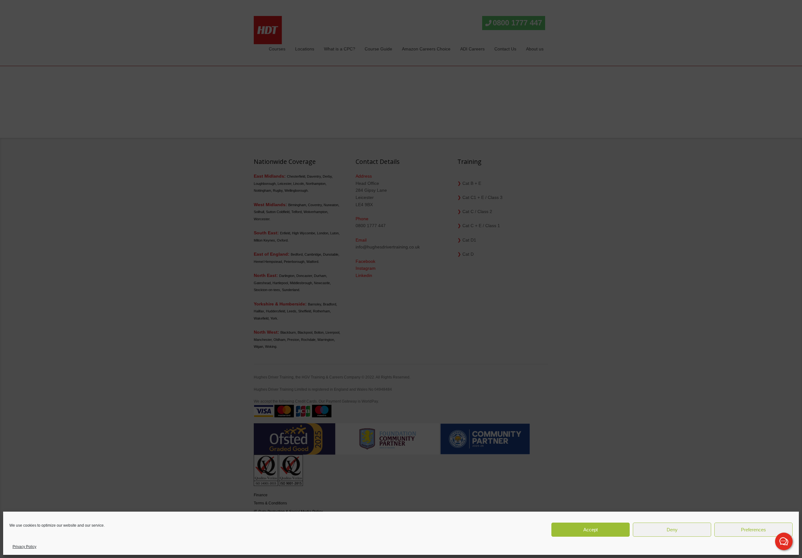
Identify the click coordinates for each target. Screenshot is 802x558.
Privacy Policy (24, 547)
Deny (672, 529)
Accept (590, 529)
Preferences (753, 529)
